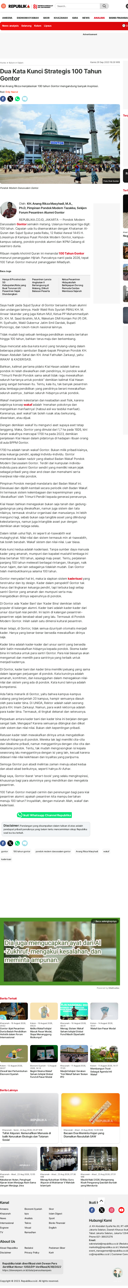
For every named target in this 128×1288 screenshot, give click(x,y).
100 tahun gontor (21, 851)
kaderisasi (75, 578)
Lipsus (48, 25)
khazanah (61, 17)
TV (1, 1232)
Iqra (26, 1213)
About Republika (9, 1247)
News (3, 1218)
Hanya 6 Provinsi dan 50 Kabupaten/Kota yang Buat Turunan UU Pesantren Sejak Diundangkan (14, 286)
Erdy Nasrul (12, 91)
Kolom (37, 25)
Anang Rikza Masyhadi (87, 851)
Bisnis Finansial (57, 1222)
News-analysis (10, 25)
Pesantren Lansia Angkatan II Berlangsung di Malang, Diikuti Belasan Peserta (41, 285)
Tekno (27, 1222)
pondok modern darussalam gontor (53, 851)
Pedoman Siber (57, 1247)
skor (46, 17)
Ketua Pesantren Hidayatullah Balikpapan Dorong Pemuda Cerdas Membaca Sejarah (72, 285)
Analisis (28, 1218)
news (85, 17)
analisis (99, 17)
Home (3, 62)
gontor (4, 851)
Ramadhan (30, 1232)
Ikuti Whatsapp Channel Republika (47, 815)
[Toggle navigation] (3, 6)
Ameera (4, 1208)
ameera (7, 17)
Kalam (20, 62)
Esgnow (4, 1227)
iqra (75, 17)
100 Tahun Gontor (71, 253)
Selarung (26, 25)
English (52, 1227)
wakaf (28, 404)
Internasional (7, 1222)
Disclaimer (5, 1252)
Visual (27, 1227)
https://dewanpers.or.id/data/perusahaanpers (27, 1270)
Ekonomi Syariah (28, 17)
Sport (52, 1218)
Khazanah (5, 1213)
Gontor (21, 224)
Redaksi (28, 1247)
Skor (51, 1208)
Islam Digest (55, 1213)
